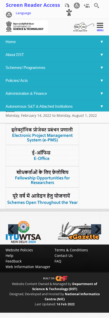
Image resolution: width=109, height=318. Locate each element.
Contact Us (64, 255)
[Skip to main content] (67, 5)
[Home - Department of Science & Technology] (27, 26)
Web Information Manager (28, 266)
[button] (77, 5)
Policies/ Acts (17, 80)
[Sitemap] (9, 14)
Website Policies (19, 250)
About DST (15, 54)
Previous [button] (13, 229)
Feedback (14, 261)
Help (9, 255)
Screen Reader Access (33, 5)
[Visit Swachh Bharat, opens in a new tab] (83, 26)
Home (11, 42)
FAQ (58, 261)
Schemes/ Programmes (25, 67)
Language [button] (23, 13)
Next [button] (96, 229)
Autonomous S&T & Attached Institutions (39, 106)
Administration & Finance (26, 93)
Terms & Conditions (71, 250)
